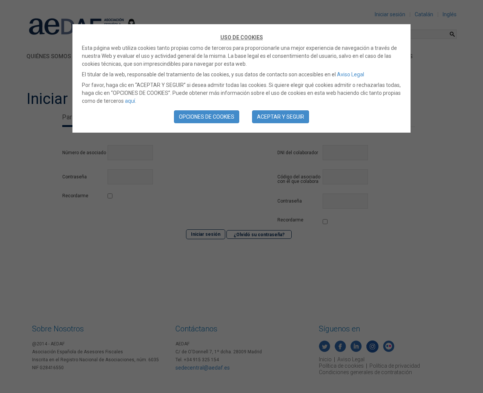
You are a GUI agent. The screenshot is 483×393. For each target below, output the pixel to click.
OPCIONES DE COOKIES (206, 117)
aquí (130, 101)
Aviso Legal (350, 74)
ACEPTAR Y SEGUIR (280, 117)
